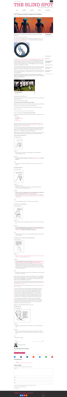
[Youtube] (24, 395)
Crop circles (17, 119)
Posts (17, 10)
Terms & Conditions (43, 393)
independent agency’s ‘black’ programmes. (30, 193)
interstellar (35, 228)
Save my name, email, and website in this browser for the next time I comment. (25, 385)
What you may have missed (48, 64)
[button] (15, 357)
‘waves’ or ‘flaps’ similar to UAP (24, 125)
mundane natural (36, 158)
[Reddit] (26, 395)
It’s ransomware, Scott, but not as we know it (48, 68)
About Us (39, 10)
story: (17, 286)
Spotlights (24, 10)
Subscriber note (47, 58)
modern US (17, 193)
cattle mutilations (38, 124)
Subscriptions (48, 10)
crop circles (33, 124)
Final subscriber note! (48, 56)
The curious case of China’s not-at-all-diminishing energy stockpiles (49, 61)
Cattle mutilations (18, 120)
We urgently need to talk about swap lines (48, 71)
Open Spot (32, 10)
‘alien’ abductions (20, 118)
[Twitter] (21, 395)
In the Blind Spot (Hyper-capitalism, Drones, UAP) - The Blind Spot (24, 362)
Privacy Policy (43, 392)
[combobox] (32, 1)
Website (15, 382)
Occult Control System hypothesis (39, 263)
